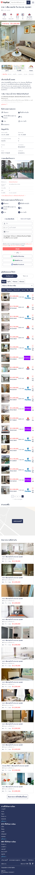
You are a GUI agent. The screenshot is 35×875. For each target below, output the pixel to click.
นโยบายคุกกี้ (4, 860)
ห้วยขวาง (3, 816)
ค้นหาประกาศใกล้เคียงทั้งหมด (17, 797)
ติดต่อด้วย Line (18, 260)
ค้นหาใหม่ (5, 74)
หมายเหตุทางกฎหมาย (14, 860)
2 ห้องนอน (21, 281)
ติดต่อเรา (24, 860)
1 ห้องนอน (14, 281)
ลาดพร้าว (3, 846)
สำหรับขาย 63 (9, 276)
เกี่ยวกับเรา (31, 860)
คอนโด (14, 74)
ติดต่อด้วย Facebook (18, 264)
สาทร (2, 811)
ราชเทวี (3, 809)
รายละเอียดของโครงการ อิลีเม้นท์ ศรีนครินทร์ (12, 195)
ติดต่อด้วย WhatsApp (18, 256)
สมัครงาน (3, 864)
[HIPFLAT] (5, 2)
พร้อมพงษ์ (3, 834)
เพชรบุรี (3, 849)
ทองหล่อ (3, 836)
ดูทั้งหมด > (4, 821)
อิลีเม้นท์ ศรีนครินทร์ (13, 182)
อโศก (2, 826)
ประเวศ (25, 74)
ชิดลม (2, 829)
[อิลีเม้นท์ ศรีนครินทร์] (17, 180)
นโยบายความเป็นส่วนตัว (15, 245)
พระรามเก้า (4, 851)
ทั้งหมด (4, 281)
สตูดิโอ (9, 281)
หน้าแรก (9, 74)
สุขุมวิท (3, 854)
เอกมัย (2, 831)
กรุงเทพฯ (20, 74)
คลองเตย (3, 819)
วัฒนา (2, 814)
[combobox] (5, 227)
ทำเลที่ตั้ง (19, 70)
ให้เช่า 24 (25, 276)
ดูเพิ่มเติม (3, 104)
